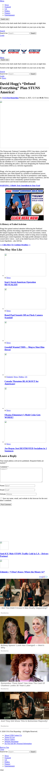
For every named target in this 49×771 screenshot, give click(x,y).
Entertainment (10, 15)
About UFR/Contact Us (13, 735)
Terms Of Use (10, 737)
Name (2, 486)
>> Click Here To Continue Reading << (15, 245)
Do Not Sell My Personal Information (18, 744)
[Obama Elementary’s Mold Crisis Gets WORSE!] (27, 398)
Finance (7, 13)
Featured (8, 7)
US (6, 9)
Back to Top (4, 747)
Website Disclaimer (11, 741)
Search (33, 33)
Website (3, 494)
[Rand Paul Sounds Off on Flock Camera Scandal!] (27, 299)
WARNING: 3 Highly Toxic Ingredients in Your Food (20, 186)
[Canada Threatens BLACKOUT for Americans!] (27, 364)
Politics (7, 11)
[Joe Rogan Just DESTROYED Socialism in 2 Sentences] (27, 432)
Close (2, 749)
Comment (4, 467)
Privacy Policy (10, 739)
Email (2, 490)
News (7, 5)
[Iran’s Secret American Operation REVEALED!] (27, 265)
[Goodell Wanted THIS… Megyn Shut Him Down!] (27, 331)
